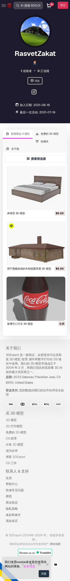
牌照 (9, 496)
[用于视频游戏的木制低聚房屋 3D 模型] (36, 243)
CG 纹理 (11, 438)
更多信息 (29, 566)
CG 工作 (11, 463)
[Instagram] (35, 92)
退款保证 (12, 521)
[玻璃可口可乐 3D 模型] (36, 299)
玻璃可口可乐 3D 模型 (20, 323)
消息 (37, 80)
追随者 (26, 71)
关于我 (14, 149)
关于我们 (13, 348)
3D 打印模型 (14, 426)
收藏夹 (44, 141)
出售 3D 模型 (14, 445)
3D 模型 (11, 420)
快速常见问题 (15, 490)
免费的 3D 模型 (49, 133)
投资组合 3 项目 (20, 133)
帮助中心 (12, 484)
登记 (63, 5)
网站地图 (55, 544)
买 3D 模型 (15, 413)
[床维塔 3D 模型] (36, 188)
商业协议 (12, 502)
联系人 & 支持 (17, 471)
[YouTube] (55, 565)
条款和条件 (13, 515)
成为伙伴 (12, 451)
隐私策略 (12, 509)
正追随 (43, 71)
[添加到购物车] (52, 205)
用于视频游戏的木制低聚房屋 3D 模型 (29, 268)
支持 (9, 478)
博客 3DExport (15, 457)
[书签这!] (60, 205)
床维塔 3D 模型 (16, 213)
